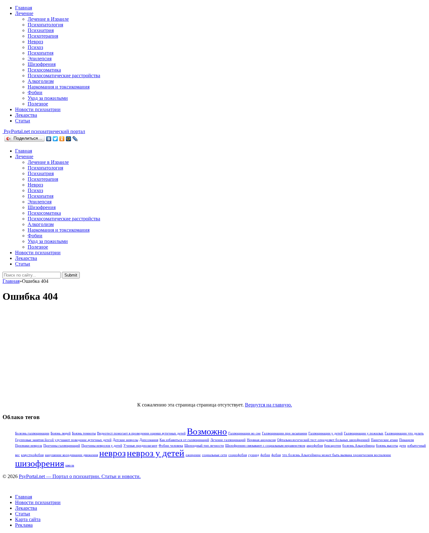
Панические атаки (384, 440)
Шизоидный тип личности (204, 445)
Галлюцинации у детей (325, 433)
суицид (253, 455)
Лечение (24, 13)
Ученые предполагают (140, 445)
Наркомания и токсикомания (59, 86)
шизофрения (39, 463)
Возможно (207, 431)
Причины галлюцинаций (61, 445)
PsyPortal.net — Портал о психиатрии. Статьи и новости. (80, 476)
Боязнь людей (61, 433)
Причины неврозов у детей (101, 445)
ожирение (193, 455)
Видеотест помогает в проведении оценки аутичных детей (141, 433)
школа (69, 465)
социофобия (237, 455)
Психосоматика (44, 70)
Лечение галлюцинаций (228, 440)
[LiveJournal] (75, 139)
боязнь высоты (387, 445)
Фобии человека (171, 445)
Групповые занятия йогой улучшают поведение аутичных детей (63, 440)
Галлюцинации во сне (244, 433)
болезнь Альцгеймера (358, 445)
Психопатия (40, 53)
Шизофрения (42, 64)
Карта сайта (28, 519)
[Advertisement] (214, 353)
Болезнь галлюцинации (32, 433)
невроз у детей (155, 453)
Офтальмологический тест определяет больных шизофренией (323, 440)
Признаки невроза (28, 445)
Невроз (35, 41)
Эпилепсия (40, 58)
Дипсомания (148, 440)
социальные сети (214, 455)
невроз (112, 453)
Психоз (35, 47)
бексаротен (332, 445)
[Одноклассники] (62, 139)
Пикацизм (406, 440)
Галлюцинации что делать (404, 433)
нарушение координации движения (71, 455)
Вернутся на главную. (268, 404)
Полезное (38, 103)
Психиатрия (41, 30)
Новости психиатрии (38, 109)
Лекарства (26, 115)
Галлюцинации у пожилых (363, 433)
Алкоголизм (41, 81)
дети (402, 445)
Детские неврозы (125, 440)
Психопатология (45, 24)
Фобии (35, 92)
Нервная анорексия (261, 440)
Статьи (22, 120)
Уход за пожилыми (48, 98)
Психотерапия (43, 36)
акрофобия (315, 445)
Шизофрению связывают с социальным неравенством (265, 445)
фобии (265, 455)
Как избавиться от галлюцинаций (184, 440)
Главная (23, 7)
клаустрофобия (32, 455)
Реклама (24, 525)
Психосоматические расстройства (64, 75)
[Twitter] (55, 139)
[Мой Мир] (68, 139)
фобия (276, 455)
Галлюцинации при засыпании (284, 433)
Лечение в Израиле (48, 19)
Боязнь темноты (84, 433)
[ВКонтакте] (49, 139)
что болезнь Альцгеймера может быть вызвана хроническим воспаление (336, 455)
